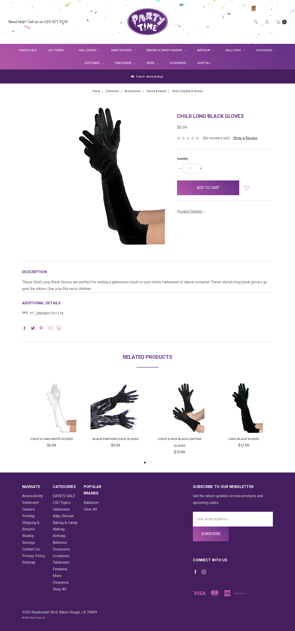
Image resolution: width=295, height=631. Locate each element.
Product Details (190, 211)
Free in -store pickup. (149, 76)
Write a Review (245, 138)
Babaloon (91, 502)
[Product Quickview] (51, 404)
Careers (28, 509)
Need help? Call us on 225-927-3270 (38, 22)
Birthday (204, 50)
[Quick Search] (255, 22)
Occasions (264, 50)
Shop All (204, 63)
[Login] (267, 22)
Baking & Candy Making (165, 50)
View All (90, 509)
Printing (28, 516)
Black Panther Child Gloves (115, 439)
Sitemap (28, 562)
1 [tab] (145, 463)
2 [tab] (150, 463)
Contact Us (31, 549)
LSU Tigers (56, 50)
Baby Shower (121, 50)
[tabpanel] (51, 416)
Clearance (178, 63)
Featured (60, 569)
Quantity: (182, 158)
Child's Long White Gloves (51, 439)
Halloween (88, 50)
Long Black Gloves (243, 439)
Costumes (92, 63)
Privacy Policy (33, 556)
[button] (246, 187)
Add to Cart (51, 421)
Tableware (123, 63)
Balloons (234, 50)
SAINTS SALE (28, 50)
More (148, 63)
